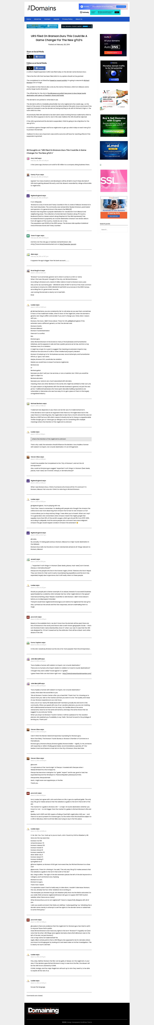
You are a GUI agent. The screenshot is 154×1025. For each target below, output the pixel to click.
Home (29, 19)
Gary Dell (34, 158)
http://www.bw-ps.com (68, 244)
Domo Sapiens (36, 643)
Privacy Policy (67, 19)
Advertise (37, 19)
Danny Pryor (35, 175)
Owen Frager (35, 236)
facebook (40, 56)
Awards (56, 19)
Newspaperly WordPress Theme (82, 1022)
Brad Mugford (36, 271)
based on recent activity (58, 80)
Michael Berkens (37, 404)
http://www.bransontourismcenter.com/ (77, 673)
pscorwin (34, 617)
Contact (47, 19)
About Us (79, 19)
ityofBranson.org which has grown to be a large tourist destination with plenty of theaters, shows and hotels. (56, 94)
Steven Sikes (35, 457)
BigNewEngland (36, 196)
